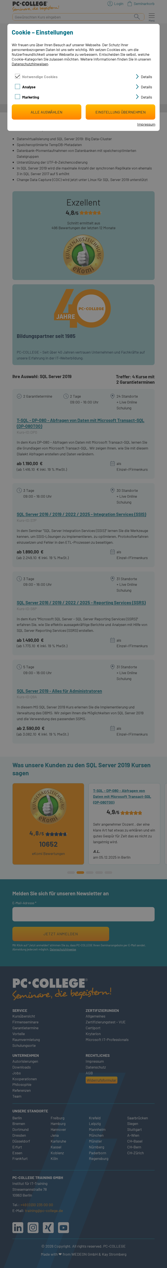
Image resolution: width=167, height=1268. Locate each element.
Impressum (146, 124)
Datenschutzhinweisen (30, 63)
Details (146, 76)
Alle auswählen (46, 112)
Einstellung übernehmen (120, 112)
